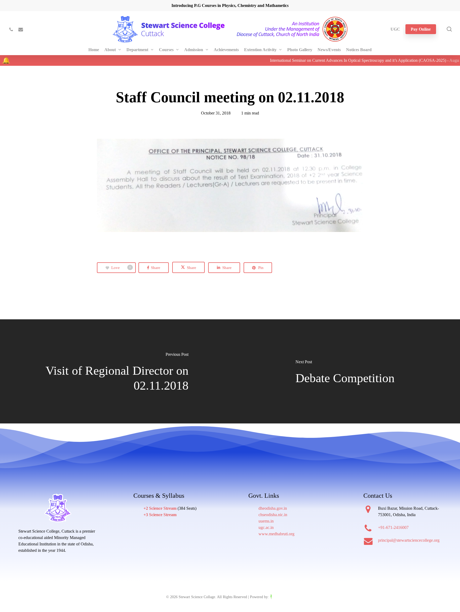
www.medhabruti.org (276, 534)
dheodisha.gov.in (272, 508)
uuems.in (266, 521)
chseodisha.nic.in (272, 514)
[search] (449, 29)
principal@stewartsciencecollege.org (409, 540)
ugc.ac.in (266, 527)
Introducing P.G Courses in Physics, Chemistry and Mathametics (230, 5)
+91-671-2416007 (393, 527)
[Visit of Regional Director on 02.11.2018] (115, 371)
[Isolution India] (282, 597)
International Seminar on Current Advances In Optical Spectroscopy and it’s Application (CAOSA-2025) (345, 60)
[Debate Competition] (345, 371)
